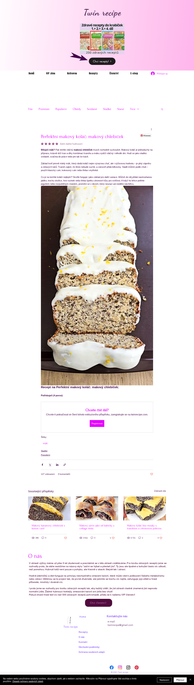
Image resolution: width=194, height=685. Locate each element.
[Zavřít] (190, 680)
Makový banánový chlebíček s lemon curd (48, 527)
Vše (30, 109)
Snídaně (92, 109)
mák (45, 443)
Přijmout (180, 679)
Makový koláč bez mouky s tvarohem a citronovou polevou (144, 527)
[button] (162, 109)
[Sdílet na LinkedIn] (57, 464)
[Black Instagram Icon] (128, 667)
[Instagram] (120, 667)
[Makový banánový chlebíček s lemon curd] (49, 508)
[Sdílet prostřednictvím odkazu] (64, 464)
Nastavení (164, 679)
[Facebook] (111, 667)
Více (132, 109)
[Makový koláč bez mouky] (144, 508)
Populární (61, 109)
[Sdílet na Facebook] (42, 464)
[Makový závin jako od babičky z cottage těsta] (97, 508)
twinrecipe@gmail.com (120, 624)
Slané (120, 109)
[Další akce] (151, 129)
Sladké (107, 109)
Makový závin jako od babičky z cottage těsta (96, 527)
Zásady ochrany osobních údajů (27, 681)
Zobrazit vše (160, 491)
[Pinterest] (136, 667)
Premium (44, 109)
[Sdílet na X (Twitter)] (49, 464)
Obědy (77, 109)
